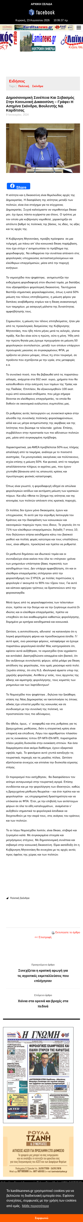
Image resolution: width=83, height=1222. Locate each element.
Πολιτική (23, 86)
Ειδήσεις (17, 81)
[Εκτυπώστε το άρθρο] (53, 932)
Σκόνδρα (37, 86)
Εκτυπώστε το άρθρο (67, 932)
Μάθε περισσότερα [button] (35, 1206)
